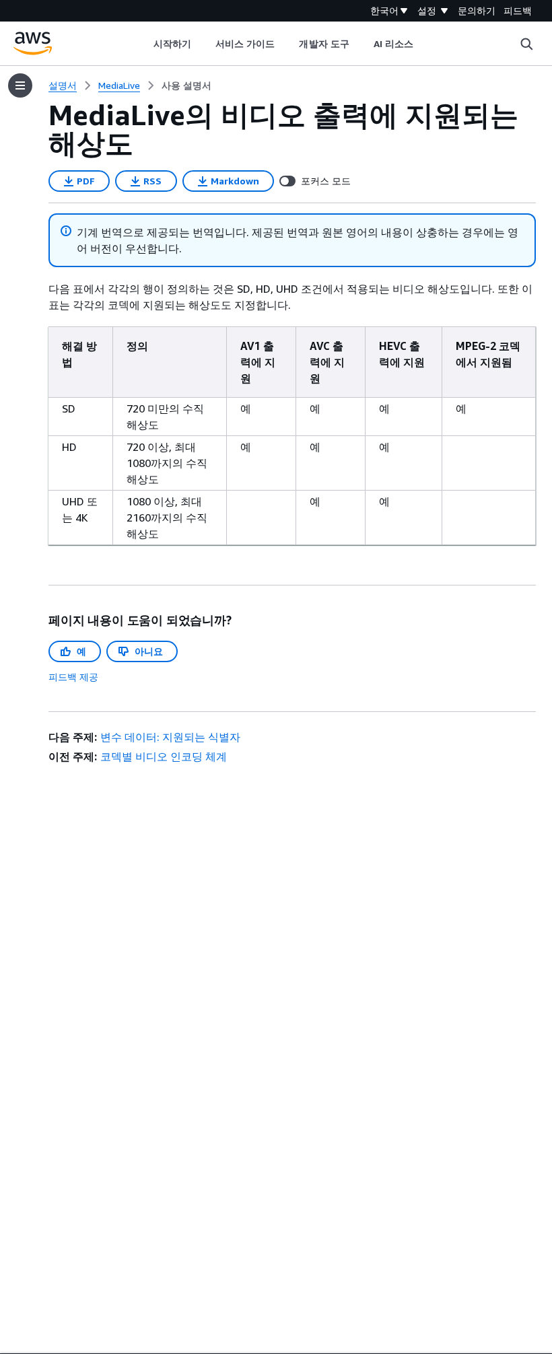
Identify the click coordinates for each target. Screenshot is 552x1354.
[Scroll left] (143, 44)
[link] (186, 85)
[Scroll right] (423, 44)
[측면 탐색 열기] (20, 85)
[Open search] (526, 43)
